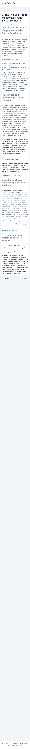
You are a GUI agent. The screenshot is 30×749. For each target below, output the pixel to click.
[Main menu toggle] (26, 3)
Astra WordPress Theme (15, 745)
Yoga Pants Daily (10, 3)
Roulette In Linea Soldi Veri (9, 230)
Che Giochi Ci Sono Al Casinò (10, 159)
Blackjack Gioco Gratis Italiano (10, 59)
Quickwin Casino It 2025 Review (11, 175)
